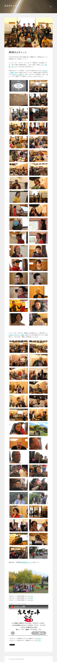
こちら (31, 596)
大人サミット (10, 5)
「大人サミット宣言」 (17, 74)
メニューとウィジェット (50, 8)
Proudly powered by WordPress (16, 659)
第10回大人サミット (27, 562)
